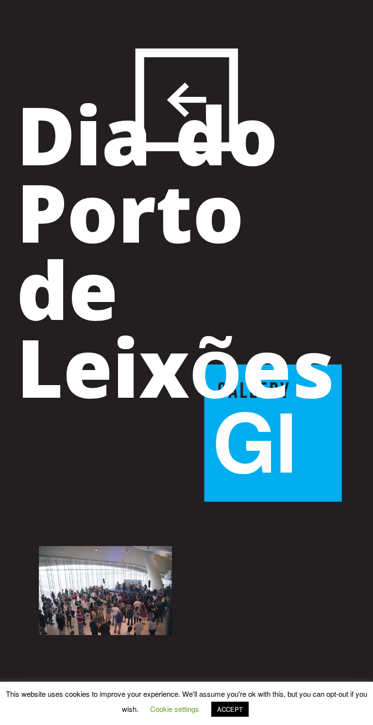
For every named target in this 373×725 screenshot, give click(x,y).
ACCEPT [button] (230, 709)
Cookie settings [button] (174, 709)
